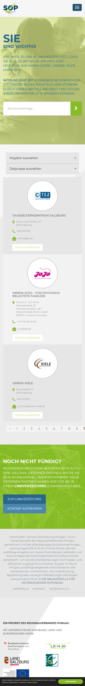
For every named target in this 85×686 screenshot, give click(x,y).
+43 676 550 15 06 (26, 321)
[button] (42, 158)
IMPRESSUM (21, 588)
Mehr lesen (32, 682)
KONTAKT (39, 588)
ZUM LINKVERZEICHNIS (24, 499)
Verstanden (70, 681)
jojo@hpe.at (24, 328)
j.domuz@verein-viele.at (31, 406)
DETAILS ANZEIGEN (27, 247)
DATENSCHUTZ (59, 588)
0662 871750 (24, 231)
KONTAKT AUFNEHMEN (24, 508)
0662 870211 (23, 399)
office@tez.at (25, 238)
